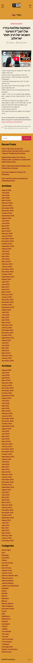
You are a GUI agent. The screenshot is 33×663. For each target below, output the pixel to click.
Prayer (4, 611)
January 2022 (7, 327)
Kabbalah (5, 588)
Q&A (3, 614)
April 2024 (5, 259)
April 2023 (5, 289)
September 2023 (8, 277)
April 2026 (5, 198)
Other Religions (7, 606)
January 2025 (7, 236)
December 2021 (7, 330)
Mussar (4, 601)
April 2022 (5, 320)
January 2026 (7, 205)
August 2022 (6, 310)
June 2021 (5, 345)
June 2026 (6, 195)
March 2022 (6, 322)
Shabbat (5, 621)
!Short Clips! (6, 550)
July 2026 (5, 193)
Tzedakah (5, 644)
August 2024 (6, 249)
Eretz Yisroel (6, 568)
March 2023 (6, 292)
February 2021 (7, 355)
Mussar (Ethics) (7, 603)
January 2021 (7, 358)
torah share (16, 126)
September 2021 (8, 338)
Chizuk (4, 560)
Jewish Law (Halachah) (10, 586)
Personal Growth (8, 608)
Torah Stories (7, 642)
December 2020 (8, 361)
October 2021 (7, 335)
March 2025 (6, 231)
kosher (4, 591)
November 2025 (8, 210)
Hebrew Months (7, 581)
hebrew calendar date (10, 575)
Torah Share (11, 659)
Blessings (5, 555)
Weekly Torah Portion (9, 649)
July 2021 (5, 343)
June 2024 (6, 254)
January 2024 (7, 266)
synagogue (6, 624)
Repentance (6, 619)
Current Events (7, 563)
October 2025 (7, 213)
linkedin (4, 593)
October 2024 (7, 244)
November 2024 (8, 241)
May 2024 (5, 256)
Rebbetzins (6, 616)
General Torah (7, 573)
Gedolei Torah (7, 570)
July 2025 (5, 221)
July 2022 (5, 312)
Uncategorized (7, 647)
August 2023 (6, 279)
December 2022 (8, 300)
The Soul (5, 636)
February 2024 (7, 264)
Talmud (4, 626)
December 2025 (8, 208)
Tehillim (5, 629)
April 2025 (5, 228)
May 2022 (5, 317)
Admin (12, 42)
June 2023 (6, 284)
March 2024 (6, 261)
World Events (7, 652)
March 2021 (6, 353)
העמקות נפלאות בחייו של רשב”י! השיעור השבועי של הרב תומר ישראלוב (16, 33)
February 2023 (7, 294)
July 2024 (5, 251)
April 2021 (5, 350)
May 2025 (5, 226)
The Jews (5, 634)
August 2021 (6, 340)
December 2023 (8, 269)
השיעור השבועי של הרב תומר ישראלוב (18, 128)
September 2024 (8, 246)
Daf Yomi (5, 565)
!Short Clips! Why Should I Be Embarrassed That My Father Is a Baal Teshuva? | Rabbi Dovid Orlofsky (15, 151)
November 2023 (8, 272)
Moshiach (5, 598)
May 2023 (5, 287)
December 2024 (8, 238)
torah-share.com (26, 126)
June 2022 (5, 315)
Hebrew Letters (7, 578)
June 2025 (6, 223)
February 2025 (7, 233)
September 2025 (8, 216)
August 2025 (6, 218)
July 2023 (5, 282)
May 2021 (5, 348)
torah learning (8, 126)
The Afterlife (6, 631)
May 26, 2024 (22, 42)
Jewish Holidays (16, 23)
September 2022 (8, 307)
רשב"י (5, 128)
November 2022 (8, 302)
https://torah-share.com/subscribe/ (12, 122)
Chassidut (5, 558)
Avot (3, 553)
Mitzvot (4, 596)
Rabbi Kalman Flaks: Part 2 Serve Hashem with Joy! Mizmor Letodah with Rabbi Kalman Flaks (16, 159)
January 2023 (7, 297)
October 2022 (7, 305)
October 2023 (7, 274)
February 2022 (7, 325)
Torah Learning (7, 639)
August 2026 (6, 190)
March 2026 (6, 200)
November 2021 (7, 333)
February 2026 (7, 203)
